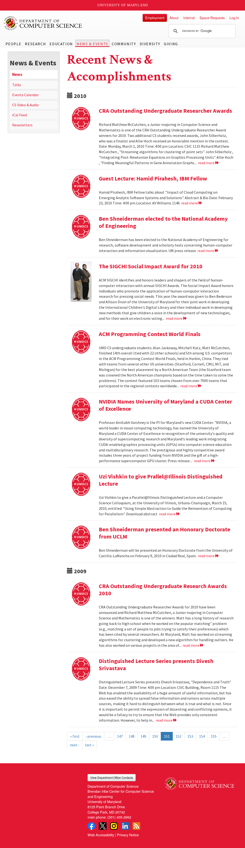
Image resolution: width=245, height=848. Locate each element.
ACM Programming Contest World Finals (149, 334)
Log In (234, 17)
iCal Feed (19, 114)
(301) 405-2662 (119, 817)
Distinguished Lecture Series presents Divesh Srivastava (156, 664)
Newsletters (22, 125)
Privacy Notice (128, 834)
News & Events (92, 43)
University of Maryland (122, 5)
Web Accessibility (101, 834)
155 (214, 736)
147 (120, 736)
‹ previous (93, 736)
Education (61, 43)
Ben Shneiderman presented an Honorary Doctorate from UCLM (164, 533)
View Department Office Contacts (111, 777)
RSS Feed (136, 826)
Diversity (150, 43)
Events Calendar (25, 94)
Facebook (91, 826)
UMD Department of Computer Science (43, 23)
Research (35, 43)
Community (124, 43)
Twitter (102, 826)
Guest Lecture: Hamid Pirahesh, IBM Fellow (153, 178)
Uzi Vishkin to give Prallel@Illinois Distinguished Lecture (161, 480)
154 (202, 736)
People (14, 43)
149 (143, 736)
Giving (171, 43)
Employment (154, 17)
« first (75, 736)
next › (74, 744)
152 (178, 736)
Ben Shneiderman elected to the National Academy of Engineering (163, 222)
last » (89, 744)
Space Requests (212, 17)
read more (206, 162)
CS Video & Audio (25, 104)
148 (131, 736)
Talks (16, 84)
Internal (189, 17)
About (173, 17)
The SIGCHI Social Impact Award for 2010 (150, 266)
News (17, 74)
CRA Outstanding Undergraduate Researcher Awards (165, 110)
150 (155, 736)
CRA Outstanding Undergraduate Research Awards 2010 (163, 589)
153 (190, 736)
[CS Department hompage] (199, 782)
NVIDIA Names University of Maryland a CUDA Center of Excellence (165, 405)
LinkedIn (125, 826)
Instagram (114, 826)
